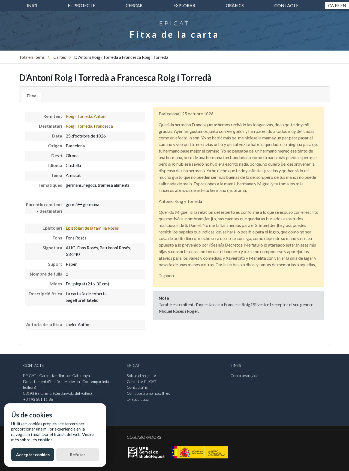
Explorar (184, 5)
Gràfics (235, 5)
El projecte (81, 5)
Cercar (134, 5)
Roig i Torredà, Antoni (86, 116)
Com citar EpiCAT (142, 381)
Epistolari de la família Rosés (92, 227)
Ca (331, 5)
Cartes (59, 57)
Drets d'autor (138, 399)
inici (32, 5)
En (343, 5)
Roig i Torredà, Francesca (89, 125)
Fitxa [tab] (31, 95)
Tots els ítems (32, 57)
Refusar (77, 454)
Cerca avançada (244, 375)
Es (337, 5)
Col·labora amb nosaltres (148, 393)
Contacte (286, 5)
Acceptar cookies (33, 454)
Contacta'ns (137, 387)
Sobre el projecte (141, 375)
